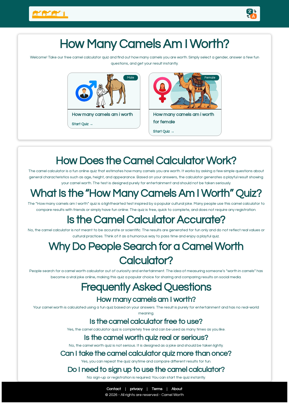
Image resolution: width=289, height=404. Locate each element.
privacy (136, 389)
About (177, 389)
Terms (157, 389)
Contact (114, 389)
